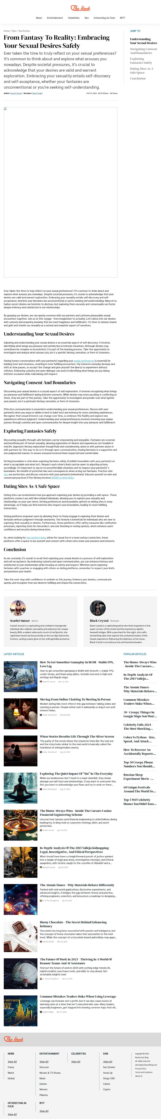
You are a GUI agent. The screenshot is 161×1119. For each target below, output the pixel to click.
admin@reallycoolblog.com (146, 1065)
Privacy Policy (140, 1069)
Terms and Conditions (143, 1072)
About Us (138, 1076)
